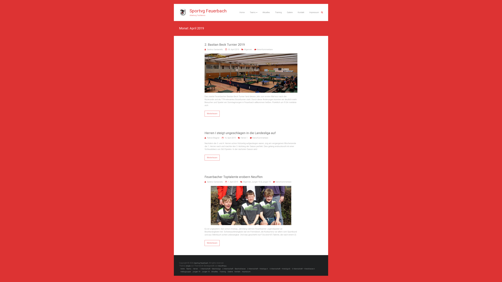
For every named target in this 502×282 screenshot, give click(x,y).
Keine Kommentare (265, 49)
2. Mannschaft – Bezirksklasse (234, 269)
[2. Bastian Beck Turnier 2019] (251, 55)
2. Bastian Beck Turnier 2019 (225, 44)
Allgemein (248, 49)
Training (278, 12)
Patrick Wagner (213, 138)
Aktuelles (266, 12)
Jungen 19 (196, 272)
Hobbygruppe (185, 272)
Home (242, 12)
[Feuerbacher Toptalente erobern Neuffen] (251, 187)
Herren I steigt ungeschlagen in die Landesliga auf (240, 133)
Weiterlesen (212, 113)
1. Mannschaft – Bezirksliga (210, 269)
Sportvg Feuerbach (208, 10)
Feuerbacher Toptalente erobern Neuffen (234, 177)
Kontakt (301, 12)
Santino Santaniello (215, 49)
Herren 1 (244, 138)
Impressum (314, 12)
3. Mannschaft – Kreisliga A (257, 269)
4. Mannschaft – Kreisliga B (280, 269)
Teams (253, 12)
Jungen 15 (206, 272)
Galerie (290, 12)
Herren (195, 269)
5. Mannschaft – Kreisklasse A (303, 269)
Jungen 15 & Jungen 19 (261, 182)
